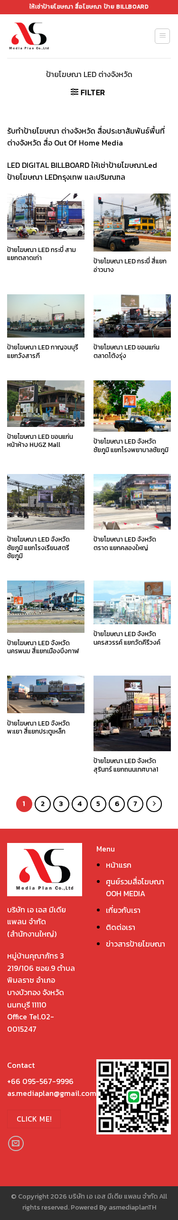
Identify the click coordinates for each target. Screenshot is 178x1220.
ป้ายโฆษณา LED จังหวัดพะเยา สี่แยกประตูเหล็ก (38, 727)
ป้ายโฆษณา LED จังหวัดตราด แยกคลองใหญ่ (125, 543)
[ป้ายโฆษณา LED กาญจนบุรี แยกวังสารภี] (45, 316)
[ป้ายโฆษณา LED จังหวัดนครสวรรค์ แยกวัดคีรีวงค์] (132, 602)
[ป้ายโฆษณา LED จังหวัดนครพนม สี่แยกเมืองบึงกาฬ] (45, 607)
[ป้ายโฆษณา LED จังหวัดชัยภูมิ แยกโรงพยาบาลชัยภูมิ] (132, 406)
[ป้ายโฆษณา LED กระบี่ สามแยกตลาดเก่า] (45, 217)
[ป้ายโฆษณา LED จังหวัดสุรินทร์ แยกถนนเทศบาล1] (132, 713)
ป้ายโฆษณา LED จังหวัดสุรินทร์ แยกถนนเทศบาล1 (126, 765)
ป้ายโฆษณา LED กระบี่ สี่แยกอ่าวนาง (130, 265)
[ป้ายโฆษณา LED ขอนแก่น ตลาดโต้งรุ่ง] (132, 316)
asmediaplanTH (132, 1207)
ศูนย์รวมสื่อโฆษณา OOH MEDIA (135, 888)
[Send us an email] (16, 1144)
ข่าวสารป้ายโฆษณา (135, 943)
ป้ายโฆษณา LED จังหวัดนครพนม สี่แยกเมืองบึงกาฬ (43, 647)
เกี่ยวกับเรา (123, 910)
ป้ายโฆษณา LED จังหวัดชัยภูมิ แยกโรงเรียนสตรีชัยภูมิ (38, 548)
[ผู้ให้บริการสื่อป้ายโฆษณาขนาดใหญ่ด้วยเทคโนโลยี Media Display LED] (46, 36)
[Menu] (162, 36)
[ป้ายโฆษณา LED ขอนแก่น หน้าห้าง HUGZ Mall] (45, 403)
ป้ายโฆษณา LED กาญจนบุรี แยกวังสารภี (42, 351)
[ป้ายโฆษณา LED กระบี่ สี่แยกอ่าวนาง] (132, 223)
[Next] (154, 804)
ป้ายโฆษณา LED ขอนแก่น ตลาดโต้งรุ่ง (126, 351)
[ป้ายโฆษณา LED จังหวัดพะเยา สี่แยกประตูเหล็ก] (45, 694)
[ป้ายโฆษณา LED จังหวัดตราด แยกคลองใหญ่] (132, 501)
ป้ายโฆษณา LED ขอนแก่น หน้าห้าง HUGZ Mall (40, 441)
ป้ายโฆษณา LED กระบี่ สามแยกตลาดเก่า (41, 254)
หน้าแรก (118, 865)
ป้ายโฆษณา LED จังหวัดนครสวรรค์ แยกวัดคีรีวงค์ (127, 638)
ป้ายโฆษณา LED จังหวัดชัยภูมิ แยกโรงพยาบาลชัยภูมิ (131, 445)
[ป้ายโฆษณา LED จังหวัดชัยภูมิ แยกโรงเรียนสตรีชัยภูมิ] (45, 501)
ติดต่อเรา (120, 927)
